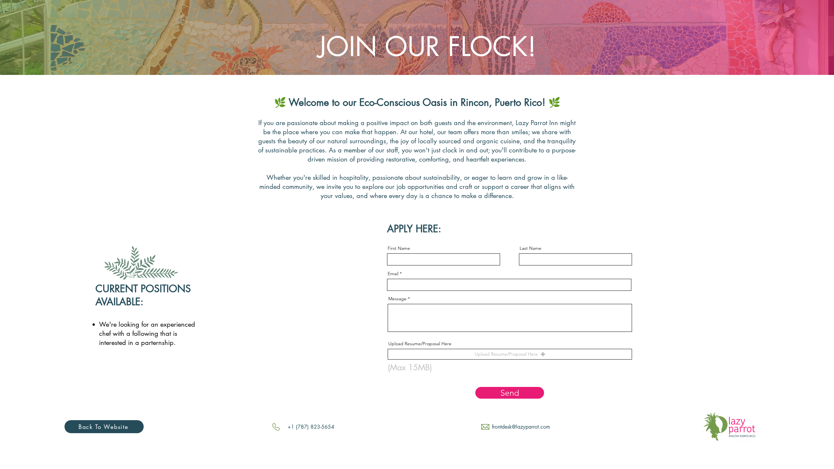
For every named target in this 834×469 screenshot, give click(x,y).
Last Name (530, 248)
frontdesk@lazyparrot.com (521, 426)
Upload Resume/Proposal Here (420, 343)
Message (397, 298)
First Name (399, 248)
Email (393, 273)
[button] (510, 354)
